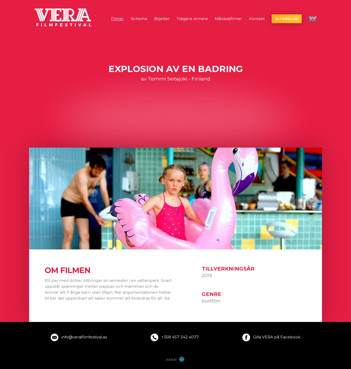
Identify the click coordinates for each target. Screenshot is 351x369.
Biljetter (162, 18)
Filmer (117, 18)
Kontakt (257, 18)
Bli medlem (286, 19)
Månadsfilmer (228, 18)
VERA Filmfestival (63, 17)
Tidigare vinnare (192, 18)
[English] (313, 19)
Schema (139, 18)
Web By (175, 360)
